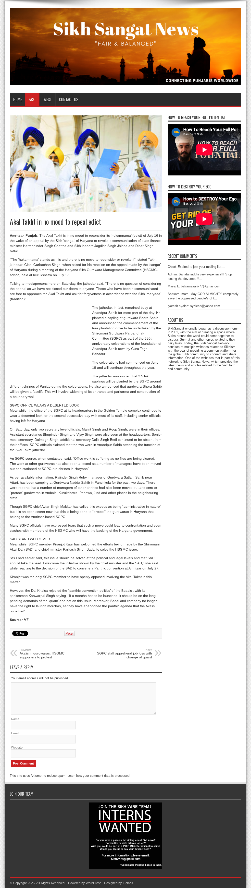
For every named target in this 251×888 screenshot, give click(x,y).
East (32, 99)
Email (15, 733)
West (47, 99)
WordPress (93, 883)
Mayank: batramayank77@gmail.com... (196, 286)
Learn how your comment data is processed (98, 775)
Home (17, 99)
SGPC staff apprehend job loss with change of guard (124, 653)
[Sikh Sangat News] (125, 81)
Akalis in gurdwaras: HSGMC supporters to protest (42, 653)
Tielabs (128, 883)
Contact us (68, 99)
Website (17, 747)
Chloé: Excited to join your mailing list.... (196, 267)
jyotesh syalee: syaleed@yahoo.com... (195, 306)
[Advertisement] (51, 344)
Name (15, 719)
